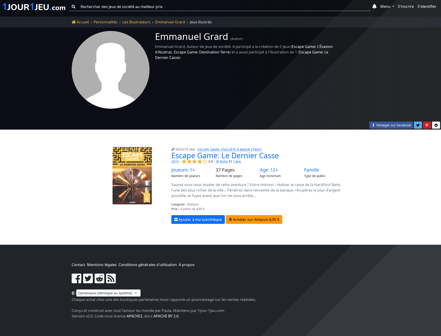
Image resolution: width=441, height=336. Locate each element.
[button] (374, 6)
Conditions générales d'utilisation (148, 264)
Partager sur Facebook (393, 125)
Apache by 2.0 (165, 316)
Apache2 (134, 316)
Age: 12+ (269, 170)
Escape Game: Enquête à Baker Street (230, 149)
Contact (78, 264)
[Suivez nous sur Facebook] (76, 281)
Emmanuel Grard (170, 22)
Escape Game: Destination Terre (201, 52)
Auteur (237, 38)
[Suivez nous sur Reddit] (99, 281)
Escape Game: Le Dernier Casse (225, 155)
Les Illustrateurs (136, 22)
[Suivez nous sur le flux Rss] (111, 281)
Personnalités (106, 22)
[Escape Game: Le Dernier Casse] (132, 185)
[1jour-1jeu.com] (34, 6)
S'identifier (427, 6)
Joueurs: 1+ (183, 170)
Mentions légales (102, 264)
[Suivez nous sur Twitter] (88, 281)
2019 (175, 161)
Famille (311, 170)
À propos (187, 264)
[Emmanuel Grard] (110, 70)
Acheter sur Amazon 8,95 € (255, 219)
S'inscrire (406, 6)
